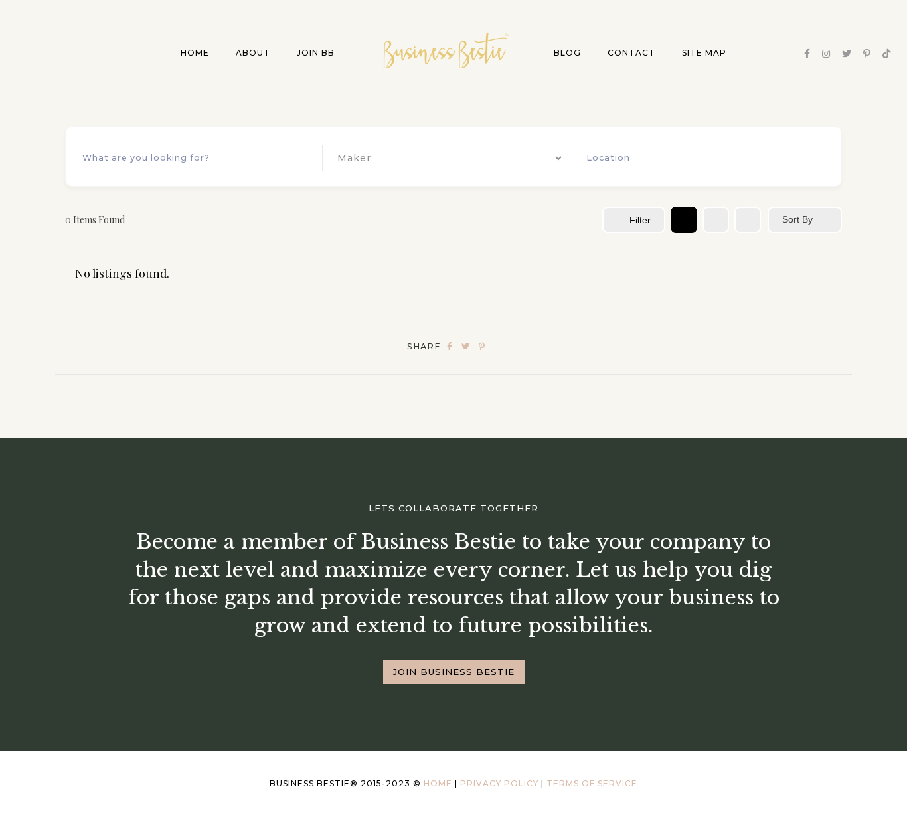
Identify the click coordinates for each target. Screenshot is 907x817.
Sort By (797, 219)
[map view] (747, 220)
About (253, 53)
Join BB (316, 53)
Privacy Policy (499, 783)
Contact (631, 53)
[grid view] (684, 220)
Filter (640, 220)
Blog (567, 53)
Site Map (704, 53)
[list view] (715, 220)
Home (195, 53)
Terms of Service (591, 783)
